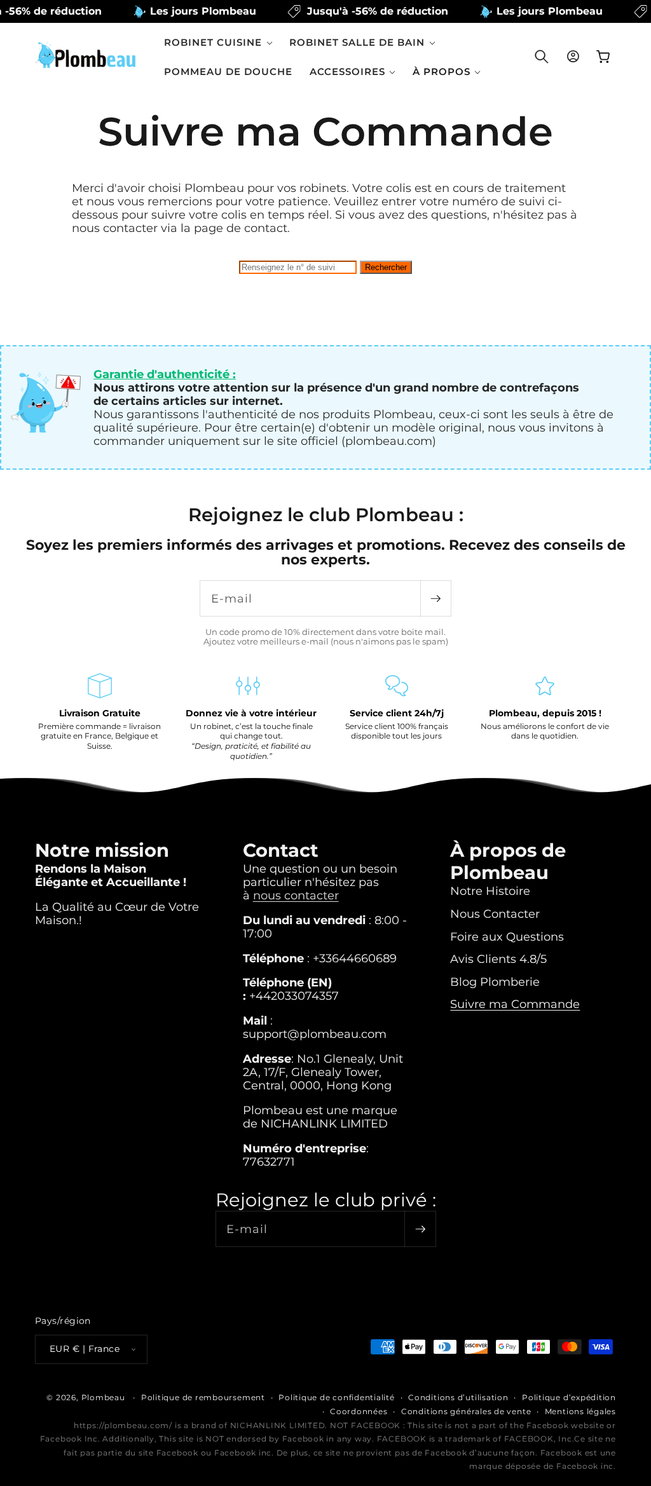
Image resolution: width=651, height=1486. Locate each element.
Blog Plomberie (495, 981)
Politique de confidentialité (336, 1397)
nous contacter (296, 895)
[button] (218, 42)
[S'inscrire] (435, 598)
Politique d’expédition (569, 1397)
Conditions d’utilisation (458, 1397)
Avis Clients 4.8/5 (498, 958)
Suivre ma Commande (515, 1004)
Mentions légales (580, 1411)
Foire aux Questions (507, 936)
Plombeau (103, 1397)
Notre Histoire (490, 890)
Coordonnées (358, 1411)
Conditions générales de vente (466, 1411)
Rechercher (386, 267)
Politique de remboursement (203, 1397)
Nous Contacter (495, 913)
